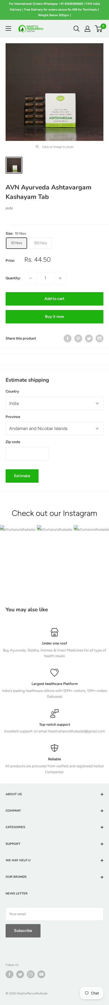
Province (13, 417)
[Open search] (77, 29)
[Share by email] (99, 338)
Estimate (22, 475)
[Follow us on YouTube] (41, 974)
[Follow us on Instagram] (31, 974)
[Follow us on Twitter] (20, 974)
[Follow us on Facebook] (9, 974)
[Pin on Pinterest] (78, 338)
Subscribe (23, 930)
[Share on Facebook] (68, 338)
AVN (9, 208)
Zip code (13, 442)
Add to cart (54, 298)
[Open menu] (8, 28)
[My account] (87, 29)
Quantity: (13, 278)
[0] (98, 28)
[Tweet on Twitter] (89, 338)
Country (12, 391)
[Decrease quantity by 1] (30, 278)
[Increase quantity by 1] (60, 278)
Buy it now (54, 316)
